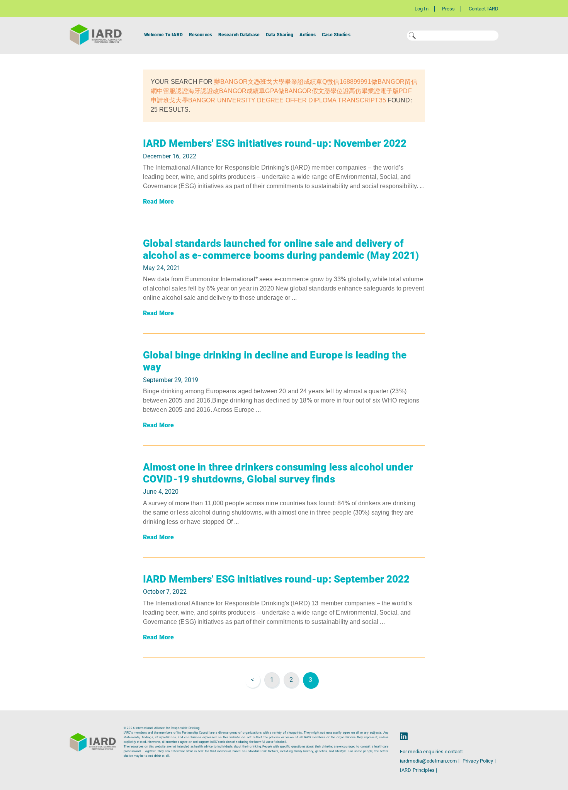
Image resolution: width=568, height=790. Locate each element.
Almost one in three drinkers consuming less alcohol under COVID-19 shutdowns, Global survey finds (278, 473)
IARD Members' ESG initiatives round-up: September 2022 (276, 579)
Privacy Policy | (479, 761)
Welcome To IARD (163, 34)
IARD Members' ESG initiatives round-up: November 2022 (274, 143)
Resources (200, 34)
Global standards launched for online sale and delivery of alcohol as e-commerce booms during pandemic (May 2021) (281, 249)
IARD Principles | (418, 770)
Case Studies (336, 34)
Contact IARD (483, 9)
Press (448, 9)
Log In (422, 9)
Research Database (239, 34)
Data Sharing (279, 34)
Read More (158, 201)
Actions (307, 34)
